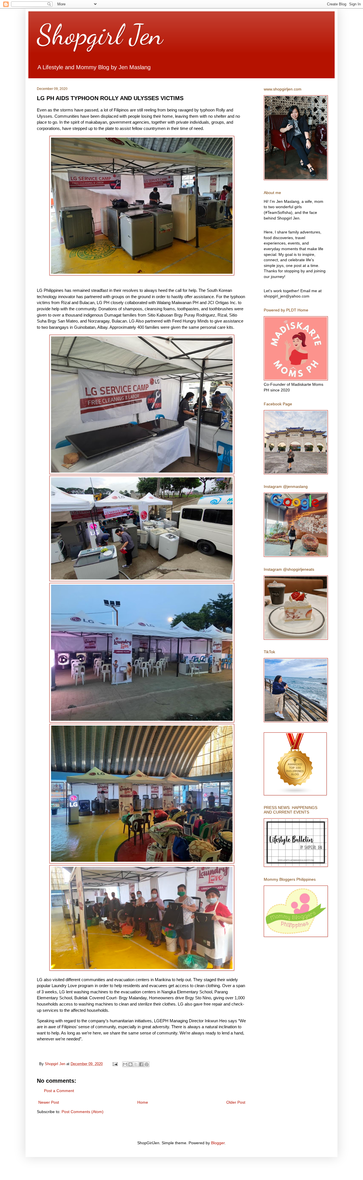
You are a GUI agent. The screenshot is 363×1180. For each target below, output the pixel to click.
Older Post (235, 1102)
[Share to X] (136, 1064)
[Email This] (125, 1064)
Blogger (218, 1143)
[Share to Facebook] (141, 1064)
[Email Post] (115, 1064)
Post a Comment (59, 1090)
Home (142, 1102)
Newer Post (48, 1102)
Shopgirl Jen (100, 35)
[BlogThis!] (130, 1064)
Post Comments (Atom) (83, 1111)
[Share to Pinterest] (146, 1064)
